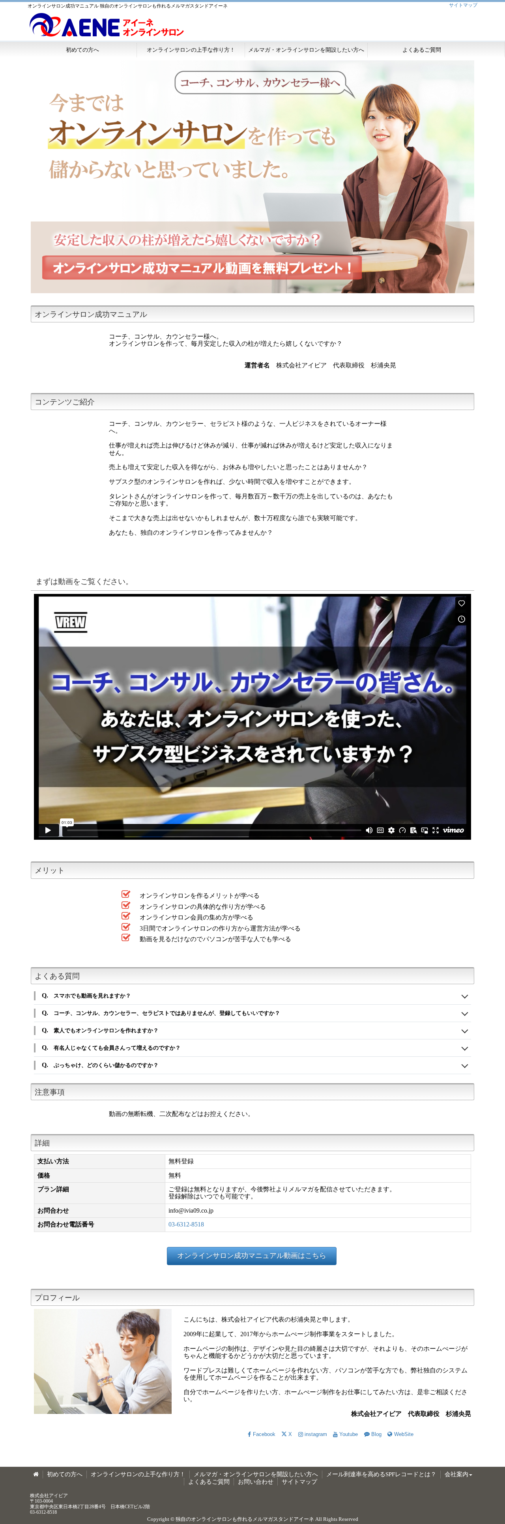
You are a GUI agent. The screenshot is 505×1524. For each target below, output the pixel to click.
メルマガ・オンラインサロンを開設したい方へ (306, 50)
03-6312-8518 (186, 1224)
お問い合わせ (255, 1482)
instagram (316, 1434)
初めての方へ (82, 50)
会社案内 (456, 1474)
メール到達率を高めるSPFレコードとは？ (381, 1474)
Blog (376, 1434)
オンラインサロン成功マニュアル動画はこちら (251, 1256)
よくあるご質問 (421, 50)
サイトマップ (463, 5)
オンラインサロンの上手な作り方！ (191, 50)
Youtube (348, 1434)
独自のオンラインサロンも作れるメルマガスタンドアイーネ (245, 1519)
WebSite (403, 1434)
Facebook (264, 1434)
